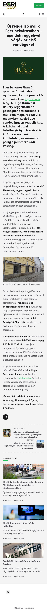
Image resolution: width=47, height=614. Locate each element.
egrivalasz (18, 50)
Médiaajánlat (18, 608)
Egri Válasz (8, 500)
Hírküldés (39, 5)
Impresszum (29, 608)
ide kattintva (25, 378)
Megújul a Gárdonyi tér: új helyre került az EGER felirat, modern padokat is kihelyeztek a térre (23, 485)
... (32, 495)
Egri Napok (32, 99)
